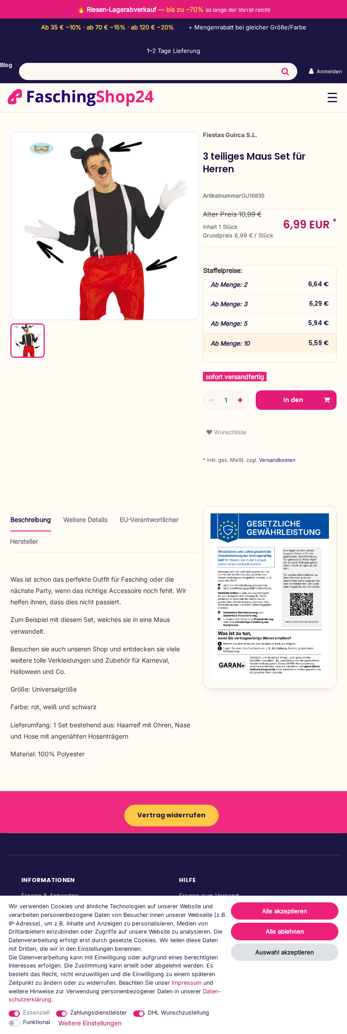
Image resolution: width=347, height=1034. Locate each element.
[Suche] (285, 71)
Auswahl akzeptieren (284, 952)
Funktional (36, 1022)
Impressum (187, 982)
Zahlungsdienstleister (98, 1012)
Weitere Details (85, 519)
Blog (6, 65)
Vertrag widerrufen (171, 815)
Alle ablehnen (285, 931)
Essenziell (36, 1012)
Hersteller (24, 541)
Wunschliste (229, 432)
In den (293, 399)
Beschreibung (30, 519)
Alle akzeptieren (284, 911)
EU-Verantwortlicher (149, 519)
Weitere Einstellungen (90, 1023)
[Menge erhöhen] (240, 400)
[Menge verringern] (211, 400)
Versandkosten (276, 460)
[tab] (30, 523)
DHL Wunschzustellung (178, 1012)
